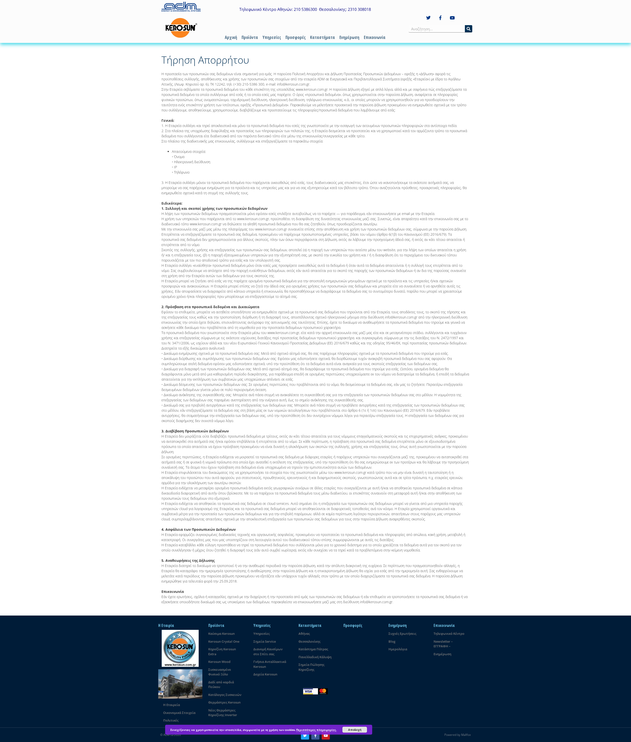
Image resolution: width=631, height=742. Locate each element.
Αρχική (231, 37)
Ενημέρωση (349, 37)
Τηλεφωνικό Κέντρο (449, 633)
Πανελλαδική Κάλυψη (315, 657)
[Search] (468, 28)
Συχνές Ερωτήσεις (402, 633)
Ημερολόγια (397, 649)
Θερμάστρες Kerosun (224, 702)
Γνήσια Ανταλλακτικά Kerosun (269, 664)
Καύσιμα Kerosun (221, 633)
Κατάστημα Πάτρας (313, 649)
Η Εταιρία (166, 625)
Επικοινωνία (375, 37)
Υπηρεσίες (272, 37)
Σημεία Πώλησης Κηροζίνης (311, 667)
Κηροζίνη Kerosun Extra (222, 651)
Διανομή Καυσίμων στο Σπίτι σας (267, 651)
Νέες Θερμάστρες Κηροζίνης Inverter (222, 712)
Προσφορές (295, 37)
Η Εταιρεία (171, 705)
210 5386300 (305, 9)
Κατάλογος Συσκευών (224, 694)
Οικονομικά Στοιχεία (179, 712)
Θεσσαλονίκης (309, 641)
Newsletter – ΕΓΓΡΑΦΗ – (443, 644)
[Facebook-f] (440, 18)
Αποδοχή (354, 729)
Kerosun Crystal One (223, 641)
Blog (391, 641)
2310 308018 (359, 9)
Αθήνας (304, 633)
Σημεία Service (264, 641)
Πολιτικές (170, 720)
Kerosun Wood (219, 661)
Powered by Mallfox (457, 735)
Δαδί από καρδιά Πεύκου (221, 684)
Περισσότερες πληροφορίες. (316, 730)
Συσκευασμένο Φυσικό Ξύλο (219, 672)
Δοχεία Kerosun (265, 674)
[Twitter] (428, 18)
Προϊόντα (250, 37)
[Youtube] (452, 18)
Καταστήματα (322, 37)
